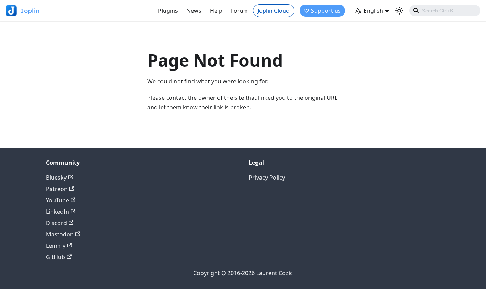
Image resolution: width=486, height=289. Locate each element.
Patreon (57, 189)
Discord (56, 223)
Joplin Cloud (274, 11)
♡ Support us (322, 11)
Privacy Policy (267, 177)
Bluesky (56, 177)
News (193, 11)
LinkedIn (57, 212)
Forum (240, 11)
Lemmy (55, 246)
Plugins (168, 11)
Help (216, 11)
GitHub (55, 257)
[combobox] (444, 10)
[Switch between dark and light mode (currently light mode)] (399, 10)
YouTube (57, 200)
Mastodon (60, 234)
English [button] (373, 11)
